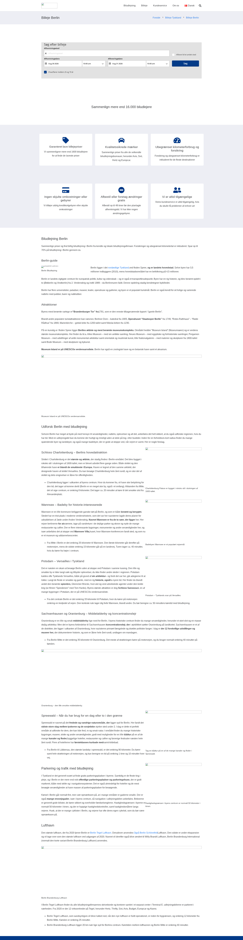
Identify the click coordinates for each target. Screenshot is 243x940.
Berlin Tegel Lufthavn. (101, 833)
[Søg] (200, 6)
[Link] (49, 5)
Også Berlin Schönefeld (146, 833)
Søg (185, 63)
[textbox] (106, 53)
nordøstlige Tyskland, (118, 267)
